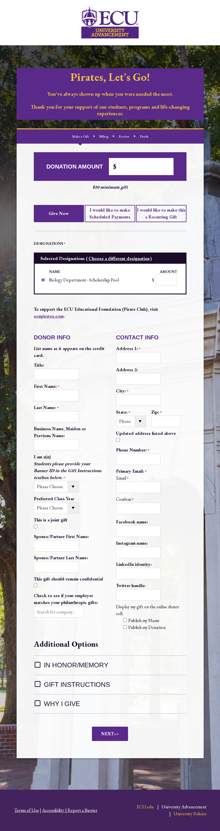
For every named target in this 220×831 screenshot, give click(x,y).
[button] (59, 611)
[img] (43, 279)
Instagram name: (132, 543)
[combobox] (59, 611)
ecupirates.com (49, 316)
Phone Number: (132, 450)
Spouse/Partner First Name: (61, 536)
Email (121, 478)
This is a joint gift (51, 520)
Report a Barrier (82, 810)
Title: (39, 365)
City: (121, 391)
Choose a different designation (119, 258)
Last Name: (45, 407)
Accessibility (53, 810)
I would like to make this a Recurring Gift (161, 213)
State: (122, 412)
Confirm (124, 499)
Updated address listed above (146, 433)
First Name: (46, 386)
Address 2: (127, 370)
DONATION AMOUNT (75, 166)
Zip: (155, 412)
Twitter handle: (131, 585)
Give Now (59, 213)
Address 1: (127, 348)
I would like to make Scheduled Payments (109, 213)
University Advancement (184, 807)
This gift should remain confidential (68, 579)
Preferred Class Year (54, 499)
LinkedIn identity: (134, 564)
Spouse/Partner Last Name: (61, 558)
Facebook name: (132, 522)
